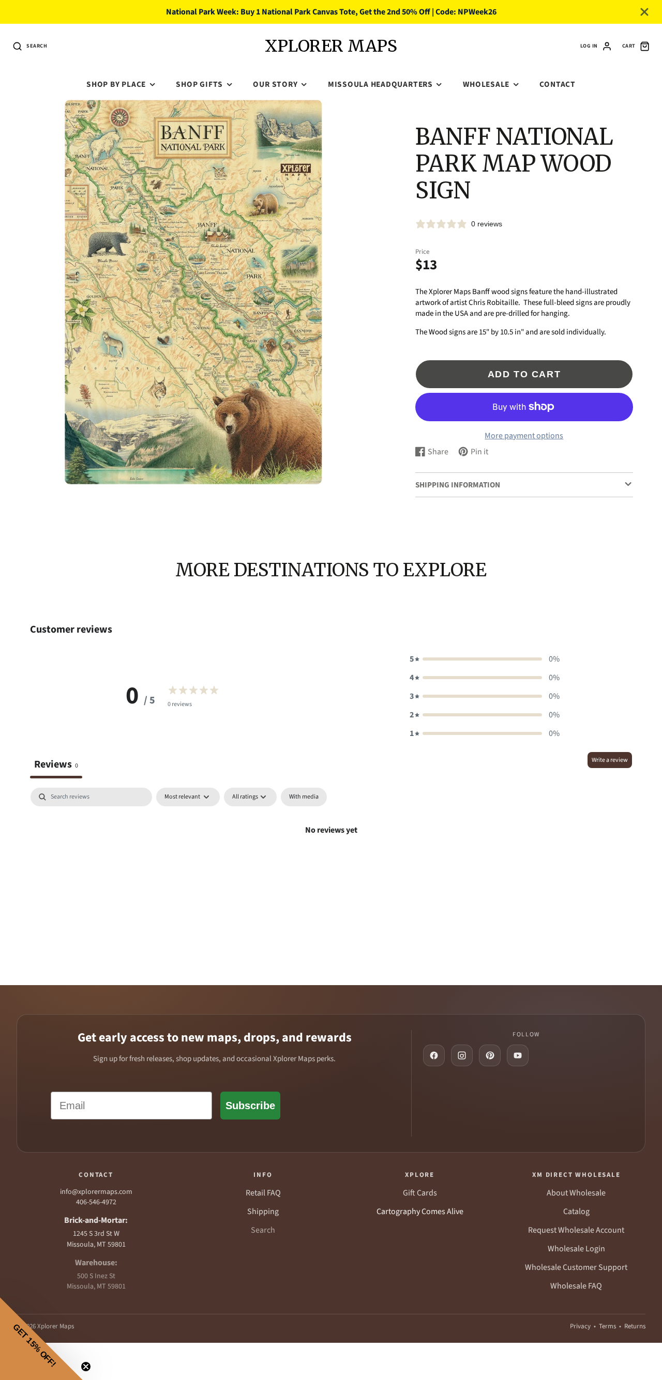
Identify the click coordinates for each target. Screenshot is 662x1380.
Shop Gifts (199, 84)
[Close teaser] (86, 1366)
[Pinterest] (490, 1055)
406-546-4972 (96, 1202)
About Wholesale (576, 1193)
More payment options (524, 435)
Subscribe (250, 1105)
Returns (634, 1326)
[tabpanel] (331, 865)
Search (263, 1230)
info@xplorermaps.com (96, 1192)
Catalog (576, 1211)
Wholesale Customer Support (576, 1267)
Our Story (275, 84)
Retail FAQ (263, 1193)
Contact (557, 84)
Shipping (263, 1211)
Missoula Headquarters (380, 84)
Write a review (610, 760)
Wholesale (486, 84)
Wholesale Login (576, 1248)
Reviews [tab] (56, 764)
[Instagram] (462, 1055)
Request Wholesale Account (576, 1230)
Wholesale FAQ (576, 1286)
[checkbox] (304, 797)
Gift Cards (420, 1193)
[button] (485, 659)
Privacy (580, 1326)
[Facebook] (434, 1055)
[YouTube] (518, 1055)
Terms (607, 1326)
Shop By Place (116, 84)
